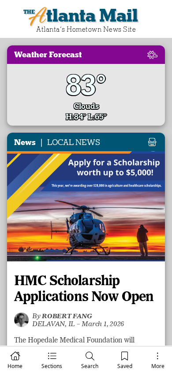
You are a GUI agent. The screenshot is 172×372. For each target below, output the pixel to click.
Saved (124, 366)
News (25, 142)
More (158, 366)
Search (89, 366)
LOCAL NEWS (73, 142)
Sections (51, 366)
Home (14, 366)
